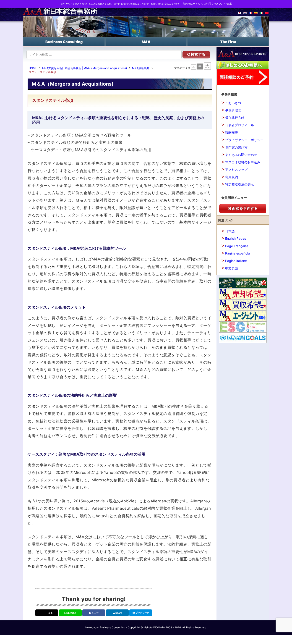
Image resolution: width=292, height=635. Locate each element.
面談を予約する (244, 208)
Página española (237, 253)
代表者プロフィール (239, 125)
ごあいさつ (233, 103)
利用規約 (231, 177)
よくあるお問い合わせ (241, 155)
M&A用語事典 (140, 68)
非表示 (228, 3)
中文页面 (231, 268)
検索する (198, 54)
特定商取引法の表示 (239, 184)
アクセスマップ (236, 169)
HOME (33, 68)
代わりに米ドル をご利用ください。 (203, 3)
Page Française (236, 246)
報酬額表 (231, 132)
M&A (146, 41)
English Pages (235, 238)
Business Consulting (64, 41)
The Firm (228, 41)
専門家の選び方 (236, 147)
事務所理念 (233, 110)
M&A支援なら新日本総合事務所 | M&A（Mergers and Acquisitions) (84, 68)
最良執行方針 (234, 118)
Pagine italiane (236, 261)
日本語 (230, 231)
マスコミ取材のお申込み (242, 162)
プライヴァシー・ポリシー (244, 140)
